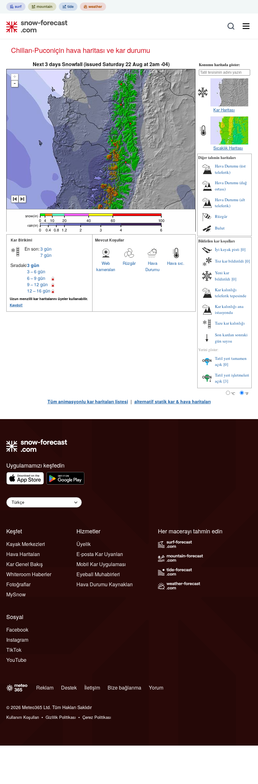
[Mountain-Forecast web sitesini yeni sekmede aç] (42, 7)
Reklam (44, 687)
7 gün (46, 255)
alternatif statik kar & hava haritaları (172, 401)
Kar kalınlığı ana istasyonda (229, 309)
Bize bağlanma (124, 687)
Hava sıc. (175, 263)
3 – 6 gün (36, 271)
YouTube (16, 659)
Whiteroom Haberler (28, 574)
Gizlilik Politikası (61, 717)
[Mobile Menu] (246, 26)
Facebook (17, 629)
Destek (69, 687)
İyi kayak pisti (227, 249)
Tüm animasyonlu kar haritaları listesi (88, 401)
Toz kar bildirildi (229, 261)
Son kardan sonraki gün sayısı (231, 338)
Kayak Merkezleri (25, 544)
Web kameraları (105, 266)
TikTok (13, 649)
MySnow (16, 594)
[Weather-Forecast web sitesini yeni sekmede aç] (93, 7)
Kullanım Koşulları (22, 717)
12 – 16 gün (38, 290)
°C (233, 393)
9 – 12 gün (37, 284)
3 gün (46, 249)
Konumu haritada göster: (219, 64)
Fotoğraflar (18, 584)
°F (247, 393)
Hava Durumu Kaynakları (104, 584)
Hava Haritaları (23, 554)
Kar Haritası (224, 110)
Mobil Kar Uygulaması (101, 564)
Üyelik (83, 544)
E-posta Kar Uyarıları (99, 554)
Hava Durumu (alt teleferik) (230, 203)
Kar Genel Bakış (24, 564)
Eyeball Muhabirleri (98, 574)
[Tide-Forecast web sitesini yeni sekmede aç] (68, 7)
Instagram (17, 639)
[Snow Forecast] (35, 26)
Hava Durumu (152, 266)
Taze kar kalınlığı (230, 323)
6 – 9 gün (36, 278)
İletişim (92, 687)
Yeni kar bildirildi (222, 276)
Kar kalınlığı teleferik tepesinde (230, 293)
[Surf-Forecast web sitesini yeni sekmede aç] (15, 7)
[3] (225, 381)
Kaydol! (16, 305)
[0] (243, 249)
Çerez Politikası (96, 717)
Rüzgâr (129, 263)
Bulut (220, 228)
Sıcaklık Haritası (228, 148)
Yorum (156, 687)
